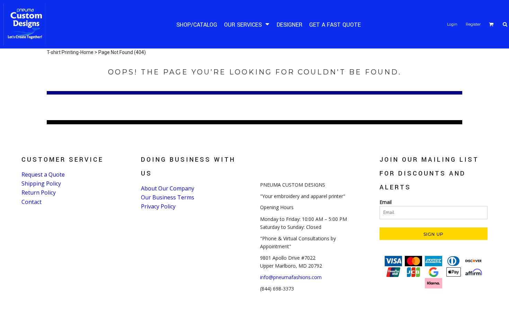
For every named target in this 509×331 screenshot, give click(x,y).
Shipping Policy (41, 183)
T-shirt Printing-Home (70, 52)
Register (473, 24)
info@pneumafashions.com (291, 277)
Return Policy (38, 192)
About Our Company (167, 188)
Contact (31, 202)
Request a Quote (43, 174)
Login (452, 24)
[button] (247, 24)
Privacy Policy (158, 206)
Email (385, 202)
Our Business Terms (167, 197)
